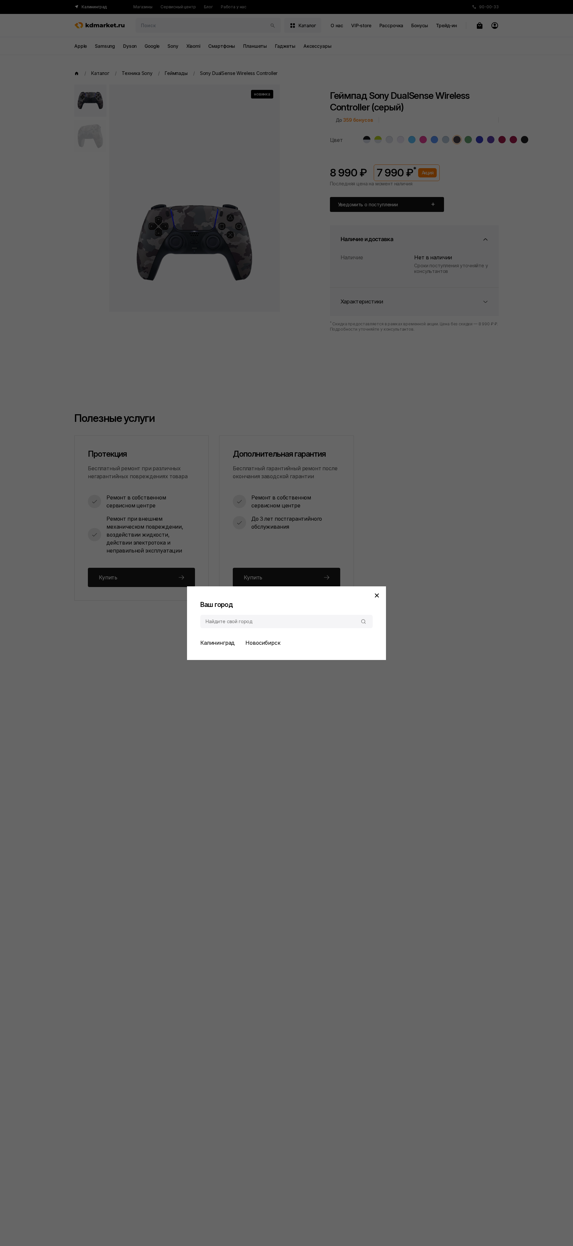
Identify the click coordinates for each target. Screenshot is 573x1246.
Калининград (217, 642)
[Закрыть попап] (376, 595)
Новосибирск (262, 642)
